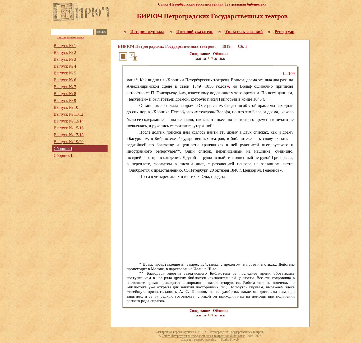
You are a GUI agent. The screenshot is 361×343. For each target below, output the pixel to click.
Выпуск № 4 (65, 66)
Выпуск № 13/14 (69, 121)
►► (222, 58)
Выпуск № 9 (65, 100)
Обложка (220, 54)
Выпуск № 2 (65, 52)
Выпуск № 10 (66, 107)
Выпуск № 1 (65, 45)
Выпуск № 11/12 (68, 114)
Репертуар (284, 31)
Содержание (199, 54)
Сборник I (63, 148)
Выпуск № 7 (65, 86)
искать (101, 32)
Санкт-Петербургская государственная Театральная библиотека (212, 4)
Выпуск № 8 (65, 93)
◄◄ (198, 58)
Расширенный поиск (70, 37)
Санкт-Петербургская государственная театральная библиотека (203, 336)
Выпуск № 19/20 (69, 141)
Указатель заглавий (244, 31)
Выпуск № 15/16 (69, 128)
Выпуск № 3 (65, 59)
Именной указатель (194, 31)
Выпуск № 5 (65, 73)
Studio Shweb (230, 339)
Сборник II (63, 155)
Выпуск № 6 (65, 80)
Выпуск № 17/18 (69, 135)
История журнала (147, 31)
